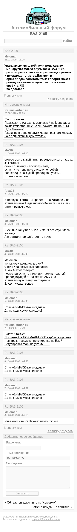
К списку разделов (60, 98)
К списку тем (13, 95)
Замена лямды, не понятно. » (52, 507)
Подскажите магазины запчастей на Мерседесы (37, 122)
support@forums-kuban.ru (46, 519)
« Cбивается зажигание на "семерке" (30, 502)
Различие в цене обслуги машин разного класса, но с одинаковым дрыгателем (38, 134)
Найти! (68, 40)
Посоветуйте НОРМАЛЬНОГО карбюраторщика (37, 337)
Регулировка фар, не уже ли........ (27, 344)
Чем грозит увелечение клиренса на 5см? (33, 340)
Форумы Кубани (48, 516)
